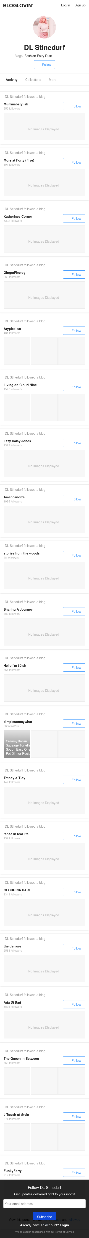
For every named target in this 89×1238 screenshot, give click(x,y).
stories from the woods (22, 553)
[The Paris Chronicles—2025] (44, 351)
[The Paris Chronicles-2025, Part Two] (17, 351)
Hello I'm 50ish (15, 665)
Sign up (80, 5)
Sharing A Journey (18, 609)
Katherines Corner (18, 216)
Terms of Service (64, 1231)
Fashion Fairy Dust (38, 55)
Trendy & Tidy (14, 777)
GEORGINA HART (17, 890)
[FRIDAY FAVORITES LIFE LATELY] (44, 407)
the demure (12, 946)
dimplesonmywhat (18, 721)
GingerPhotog (15, 272)
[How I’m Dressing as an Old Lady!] (71, 351)
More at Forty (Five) (19, 160)
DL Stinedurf (14, 96)
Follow (46, 64)
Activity (12, 79)
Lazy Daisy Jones (17, 441)
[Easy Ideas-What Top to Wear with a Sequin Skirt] (71, 1137)
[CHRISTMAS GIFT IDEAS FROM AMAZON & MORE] (17, 407)
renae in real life (16, 834)
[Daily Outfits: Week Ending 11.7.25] (44, 1137)
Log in (65, 5)
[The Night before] (17, 1081)
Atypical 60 (12, 328)
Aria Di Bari (12, 1002)
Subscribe (44, 1216)
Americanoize (14, 497)
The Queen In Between (21, 1058)
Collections (33, 79)
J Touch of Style (16, 1114)
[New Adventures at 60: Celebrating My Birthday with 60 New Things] (17, 1137)
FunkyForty (13, 1170)
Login (64, 1224)
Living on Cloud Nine (20, 384)
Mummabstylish (16, 104)
